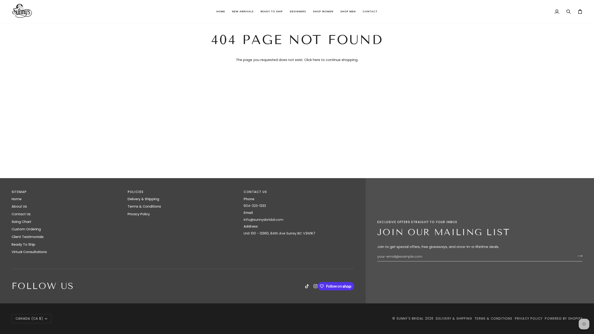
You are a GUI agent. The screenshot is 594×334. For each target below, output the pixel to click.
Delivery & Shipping (143, 199)
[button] (243, 11)
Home (17, 199)
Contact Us (21, 214)
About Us (19, 206)
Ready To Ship (23, 244)
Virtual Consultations (29, 252)
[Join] (578, 256)
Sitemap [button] (19, 192)
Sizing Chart (21, 221)
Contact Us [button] (255, 192)
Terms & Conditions (144, 206)
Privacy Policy (139, 214)
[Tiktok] (307, 286)
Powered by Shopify (563, 318)
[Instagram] (315, 286)
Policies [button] (136, 192)
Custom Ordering (26, 229)
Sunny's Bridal (410, 318)
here (316, 60)
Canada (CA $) (29, 318)
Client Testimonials (28, 236)
